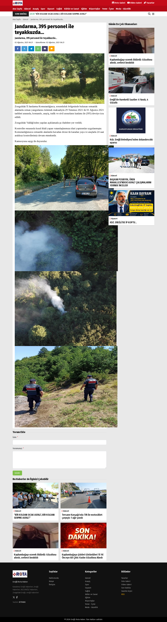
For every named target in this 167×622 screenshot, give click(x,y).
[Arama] (149, 13)
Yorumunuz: (18, 448)
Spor (43, 8)
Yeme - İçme (108, 8)
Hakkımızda (54, 578)
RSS (123, 594)
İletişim (52, 584)
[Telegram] (31, 48)
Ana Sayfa (17, 8)
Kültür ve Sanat (71, 8)
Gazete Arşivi (126, 591)
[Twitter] (24, 48)
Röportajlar (94, 8)
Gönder (17, 473)
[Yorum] (52, 48)
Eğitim (84, 8)
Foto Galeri (119, 2)
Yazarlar (150, 2)
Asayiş (36, 8)
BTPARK (22, 602)
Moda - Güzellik (123, 8)
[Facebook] (18, 48)
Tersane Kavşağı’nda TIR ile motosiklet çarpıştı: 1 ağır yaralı (60, 13)
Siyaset (50, 8)
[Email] (45, 48)
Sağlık (59, 8)
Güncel (27, 8)
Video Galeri (136, 2)
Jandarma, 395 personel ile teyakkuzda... (47, 19)
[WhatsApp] (38, 48)
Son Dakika (126, 588)
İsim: (15, 437)
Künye (51, 581)
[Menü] (153, 14)
